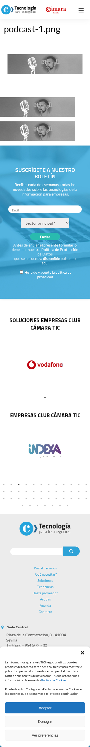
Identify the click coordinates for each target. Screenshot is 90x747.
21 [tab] (63, 491)
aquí (45, 263)
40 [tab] (45, 505)
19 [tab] (48, 491)
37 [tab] (22, 505)
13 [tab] (3, 491)
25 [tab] (3, 498)
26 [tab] (11, 498)
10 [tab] (71, 484)
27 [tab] (18, 498)
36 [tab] (86, 498)
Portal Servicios (45, 568)
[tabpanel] (45, 450)
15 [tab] (18, 491)
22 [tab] (71, 491)
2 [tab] (11, 484)
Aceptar (45, 708)
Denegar (45, 721)
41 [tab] (52, 505)
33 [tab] (63, 498)
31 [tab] (48, 498)
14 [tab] (11, 491)
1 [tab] (45, 397)
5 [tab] (33, 484)
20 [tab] (56, 491)
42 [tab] (60, 505)
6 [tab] (41, 484)
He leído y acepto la (48, 274)
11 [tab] (78, 484)
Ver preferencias (45, 735)
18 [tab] (41, 491)
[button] (82, 652)
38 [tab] (30, 505)
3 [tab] (18, 484)
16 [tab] (26, 491)
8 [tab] (56, 484)
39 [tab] (37, 505)
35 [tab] (78, 498)
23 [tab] (78, 491)
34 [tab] (71, 498)
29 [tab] (33, 498)
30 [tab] (41, 498)
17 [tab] (33, 491)
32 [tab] (56, 498)
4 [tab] (26, 484)
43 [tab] (67, 505)
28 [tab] (26, 498)
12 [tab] (86, 484)
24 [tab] (86, 491)
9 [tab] (63, 484)
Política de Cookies (53, 680)
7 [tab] (48, 484)
